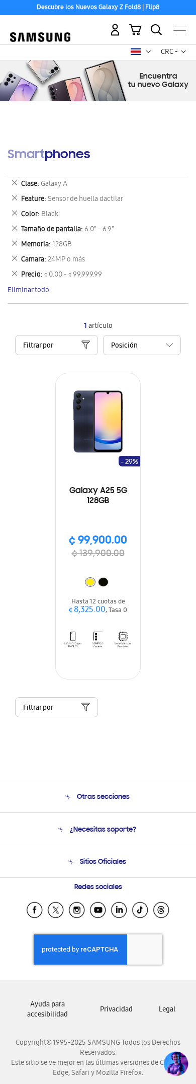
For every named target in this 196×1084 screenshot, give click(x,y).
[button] (148, 51)
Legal (167, 1010)
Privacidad (116, 1010)
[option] (90, 582)
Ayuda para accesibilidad (47, 1010)
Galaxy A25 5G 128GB (98, 496)
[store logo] (40, 26)
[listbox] (98, 583)
